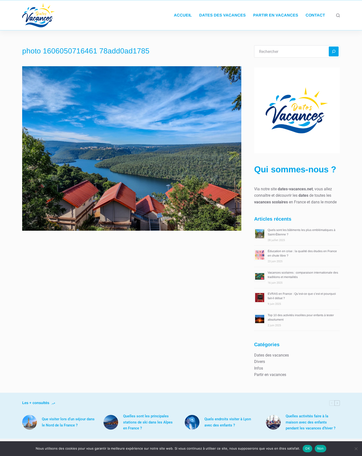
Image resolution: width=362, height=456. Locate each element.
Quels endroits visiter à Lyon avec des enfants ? (227, 422)
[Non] (355, 448)
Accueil (183, 15)
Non (320, 448)
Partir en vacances (275, 15)
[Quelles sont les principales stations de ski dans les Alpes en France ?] (110, 422)
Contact (315, 15)
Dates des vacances (222, 15)
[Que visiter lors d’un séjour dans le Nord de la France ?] (29, 422)
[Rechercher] (338, 15)
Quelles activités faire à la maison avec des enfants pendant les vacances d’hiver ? (310, 422)
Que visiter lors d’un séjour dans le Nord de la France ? (68, 422)
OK (307, 448)
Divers (259, 361)
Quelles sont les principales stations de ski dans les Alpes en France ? (148, 422)
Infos (258, 368)
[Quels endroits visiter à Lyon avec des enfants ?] (192, 422)
